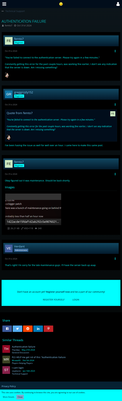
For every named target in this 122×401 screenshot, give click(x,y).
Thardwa (16, 350)
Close (20, 397)
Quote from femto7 (20, 113)
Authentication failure (23, 346)
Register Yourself (53, 299)
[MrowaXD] (6, 360)
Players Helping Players (22, 363)
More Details (8, 397)
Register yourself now (58, 291)
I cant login (18, 367)
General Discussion (20, 352)
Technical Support (20, 373)
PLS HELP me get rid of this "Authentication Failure (39, 357)
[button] (4, 4)
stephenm (16, 371)
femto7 (8, 25)
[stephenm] (6, 370)
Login (75, 299)
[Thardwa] (6, 349)
